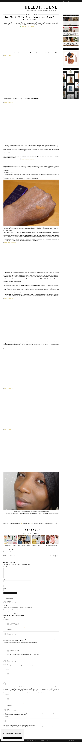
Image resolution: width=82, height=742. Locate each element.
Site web (4, 588)
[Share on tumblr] (14, 549)
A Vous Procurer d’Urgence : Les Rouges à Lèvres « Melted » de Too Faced (47, 556)
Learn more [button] (17, 734)
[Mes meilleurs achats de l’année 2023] (38, 539)
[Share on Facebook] (9, 549)
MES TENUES (45, 1)
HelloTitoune (41, 7)
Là (31, 523)
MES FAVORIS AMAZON (35, 1)
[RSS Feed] (37, 530)
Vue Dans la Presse (39, 740)
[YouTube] (67, 1)
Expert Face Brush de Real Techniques (12, 177)
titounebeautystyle (14, 623)
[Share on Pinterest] (13, 549)
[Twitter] (61, 1)
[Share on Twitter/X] (11, 549)
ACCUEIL (8, 1)
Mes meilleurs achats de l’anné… (38, 545)
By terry (13, 551)
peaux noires (26, 551)
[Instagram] (63, 1)
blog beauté (8, 551)
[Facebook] (70, 1)
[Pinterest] (65, 1)
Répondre (7, 619)
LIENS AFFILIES (48, 740)
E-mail (4, 583)
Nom (4, 579)
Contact (14, 1)
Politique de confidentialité (26, 740)
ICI (19, 347)
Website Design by (73, 740)
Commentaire (5, 566)
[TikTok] (68, 1)
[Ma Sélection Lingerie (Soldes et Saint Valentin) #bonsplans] (52, 539)
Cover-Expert (19, 551)
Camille (8, 660)
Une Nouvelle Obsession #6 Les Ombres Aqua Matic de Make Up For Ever (16, 556)
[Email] (75, 1)
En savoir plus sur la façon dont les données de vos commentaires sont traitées (33, 595)
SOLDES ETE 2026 (54, 1)
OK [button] (12, 737)
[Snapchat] (72, 1)
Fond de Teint (34, 14)
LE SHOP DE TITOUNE (23, 1)
